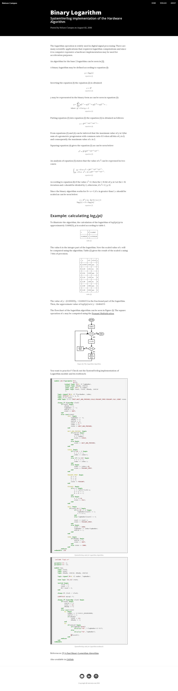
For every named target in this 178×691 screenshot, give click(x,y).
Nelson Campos (9, 3)
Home (154, 3)
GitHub (70, 659)
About (173, 3)
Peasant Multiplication (103, 313)
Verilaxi (163, 3)
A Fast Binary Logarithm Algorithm (82, 653)
